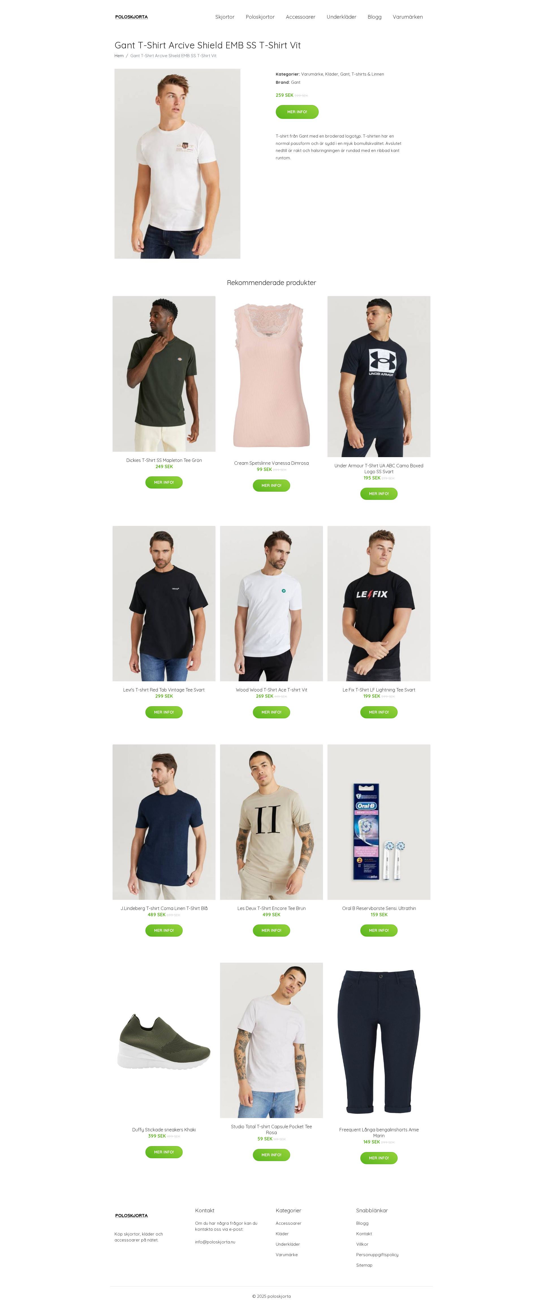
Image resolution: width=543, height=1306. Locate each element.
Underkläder (341, 17)
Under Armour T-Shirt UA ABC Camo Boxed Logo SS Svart (379, 468)
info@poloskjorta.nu (215, 1242)
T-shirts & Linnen (368, 74)
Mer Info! (297, 111)
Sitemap (364, 1265)
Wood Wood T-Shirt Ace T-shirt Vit (271, 690)
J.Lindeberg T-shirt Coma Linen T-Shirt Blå (164, 908)
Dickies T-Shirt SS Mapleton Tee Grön (164, 460)
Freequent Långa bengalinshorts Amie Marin (379, 1132)
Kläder (331, 74)
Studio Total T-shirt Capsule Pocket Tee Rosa (271, 1129)
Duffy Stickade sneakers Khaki (164, 1129)
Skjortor (225, 17)
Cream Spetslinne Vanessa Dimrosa (271, 463)
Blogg (375, 17)
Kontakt (364, 1233)
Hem (119, 55)
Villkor (362, 1244)
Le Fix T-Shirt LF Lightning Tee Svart (379, 690)
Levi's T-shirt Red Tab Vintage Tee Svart (164, 690)
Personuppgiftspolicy (377, 1254)
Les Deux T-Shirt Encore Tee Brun (272, 908)
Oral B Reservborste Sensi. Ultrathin (379, 908)
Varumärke (312, 74)
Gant (345, 74)
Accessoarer (300, 17)
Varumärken (408, 17)
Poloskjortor (260, 17)
